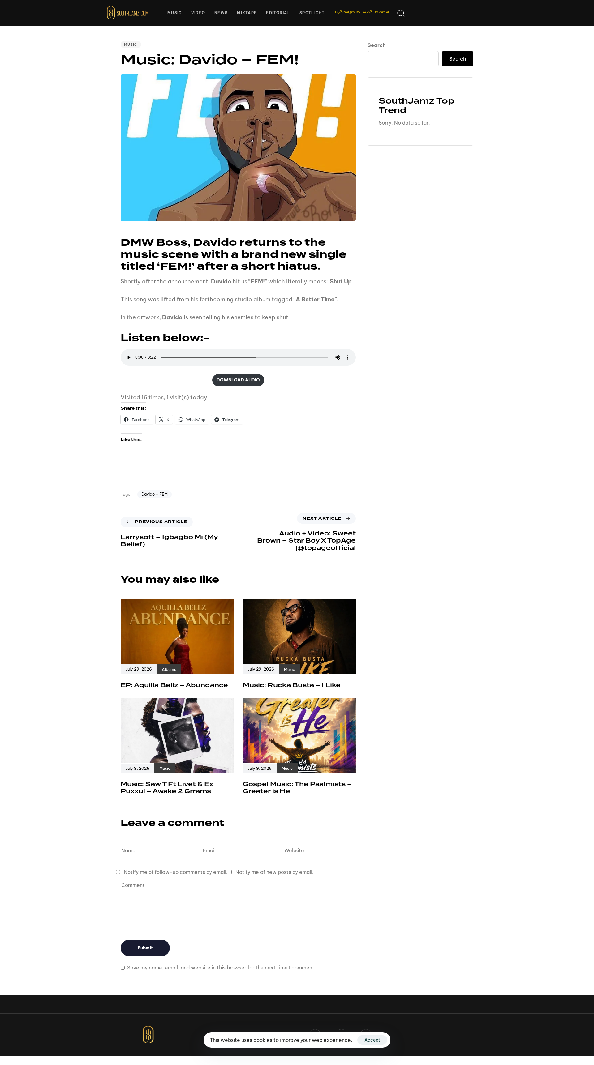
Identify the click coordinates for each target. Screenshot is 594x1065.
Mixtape (247, 13)
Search (377, 45)
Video (198, 13)
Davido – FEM (154, 494)
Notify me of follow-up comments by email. (176, 872)
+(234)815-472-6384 (361, 12)
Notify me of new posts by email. (274, 872)
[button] (400, 13)
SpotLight (312, 13)
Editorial (278, 13)
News (221, 13)
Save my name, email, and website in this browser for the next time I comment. (221, 968)
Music (174, 13)
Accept (372, 1040)
